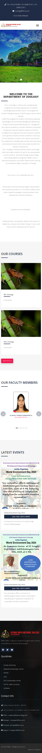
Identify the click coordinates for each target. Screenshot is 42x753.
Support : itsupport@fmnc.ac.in (13, 730)
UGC (5, 677)
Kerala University (10, 665)
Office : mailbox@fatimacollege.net (15, 715)
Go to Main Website (21, 16)
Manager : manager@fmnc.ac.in (14, 720)
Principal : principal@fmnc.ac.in (13, 725)
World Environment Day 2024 (14, 513)
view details (7, 361)
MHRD (6, 673)
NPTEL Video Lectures (12, 684)
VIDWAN (7, 688)
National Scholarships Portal (13, 669)
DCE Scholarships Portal (12, 681)
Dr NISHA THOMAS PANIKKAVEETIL (21, 415)
